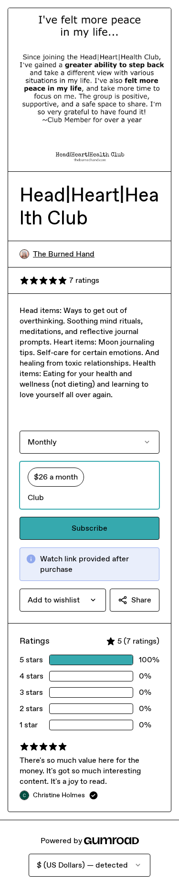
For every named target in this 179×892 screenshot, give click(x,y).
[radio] (89, 485)
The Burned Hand (64, 253)
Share (141, 599)
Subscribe (89, 528)
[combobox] (63, 600)
